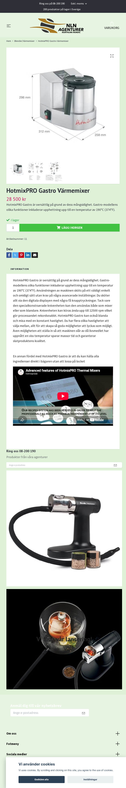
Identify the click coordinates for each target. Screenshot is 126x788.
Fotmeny (12, 744)
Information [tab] (19, 269)
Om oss (11, 733)
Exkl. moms (77, 3)
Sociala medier (16, 754)
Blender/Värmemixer (24, 40)
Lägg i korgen (72, 228)
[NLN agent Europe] (56, 26)
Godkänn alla (41, 779)
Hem (8, 40)
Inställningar (90, 779)
